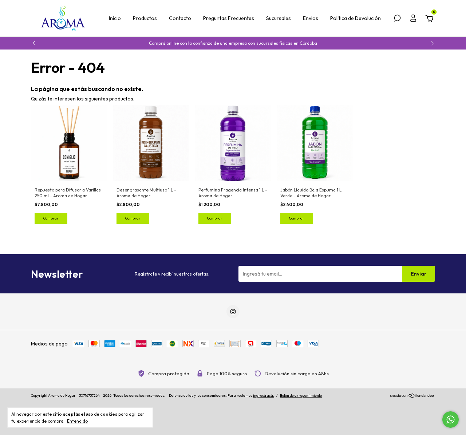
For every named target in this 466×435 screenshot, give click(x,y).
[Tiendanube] (412, 396)
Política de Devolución (355, 18)
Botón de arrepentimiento (301, 395)
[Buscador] (397, 19)
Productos (145, 18)
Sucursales (278, 18)
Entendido (77, 421)
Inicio (115, 18)
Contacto (180, 18)
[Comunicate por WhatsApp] (450, 419)
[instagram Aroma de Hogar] (233, 311)
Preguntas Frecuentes (228, 18)
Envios (310, 18)
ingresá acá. (263, 395)
